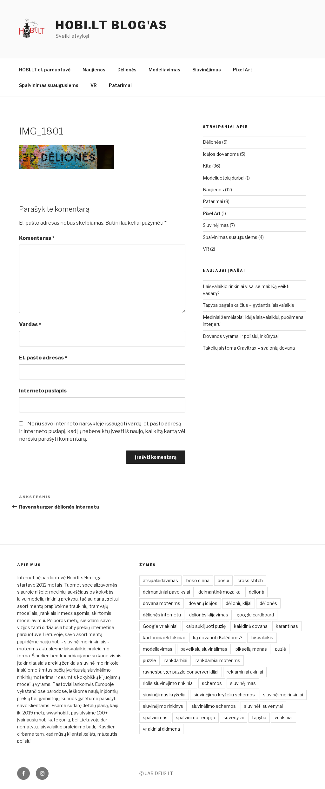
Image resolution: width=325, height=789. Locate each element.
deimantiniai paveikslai (166, 592)
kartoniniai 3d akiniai (164, 637)
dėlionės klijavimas (208, 614)
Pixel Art (242, 69)
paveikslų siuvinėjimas (204, 649)
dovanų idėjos (203, 603)
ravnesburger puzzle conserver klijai (180, 671)
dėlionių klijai (238, 603)
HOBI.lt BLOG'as (112, 25)
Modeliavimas (164, 69)
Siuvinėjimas (206, 69)
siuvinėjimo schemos (213, 706)
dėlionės (268, 603)
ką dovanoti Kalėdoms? (217, 637)
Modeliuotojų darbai (223, 178)
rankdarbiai (175, 660)
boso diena (197, 580)
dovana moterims (161, 603)
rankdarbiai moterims (218, 660)
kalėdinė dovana (251, 626)
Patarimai (120, 85)
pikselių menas (251, 649)
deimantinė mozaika (219, 592)
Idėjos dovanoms (221, 154)
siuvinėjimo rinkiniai (283, 694)
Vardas (30, 324)
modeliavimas (157, 649)
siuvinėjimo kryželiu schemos (224, 694)
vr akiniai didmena (161, 729)
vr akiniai (284, 717)
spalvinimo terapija (195, 717)
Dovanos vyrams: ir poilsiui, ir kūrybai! (241, 336)
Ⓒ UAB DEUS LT (156, 773)
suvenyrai (233, 717)
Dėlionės (126, 69)
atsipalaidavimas (160, 580)
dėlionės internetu (162, 614)
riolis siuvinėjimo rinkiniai (168, 683)
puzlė (280, 649)
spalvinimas (155, 717)
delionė (256, 592)
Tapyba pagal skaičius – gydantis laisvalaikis (248, 305)
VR (93, 85)
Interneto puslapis (43, 391)
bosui (223, 580)
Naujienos (94, 69)
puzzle (149, 660)
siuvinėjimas (243, 683)
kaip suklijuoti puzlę (206, 626)
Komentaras (37, 238)
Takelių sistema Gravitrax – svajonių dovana (249, 348)
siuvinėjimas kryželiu (164, 694)
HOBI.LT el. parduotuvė (44, 69)
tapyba (259, 717)
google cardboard (255, 614)
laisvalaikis (262, 637)
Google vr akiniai (160, 626)
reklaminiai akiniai (245, 671)
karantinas (287, 626)
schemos (212, 683)
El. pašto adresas (43, 358)
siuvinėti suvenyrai (263, 706)
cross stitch (250, 580)
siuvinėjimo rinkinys (163, 706)
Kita (207, 165)
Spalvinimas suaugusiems (48, 85)
